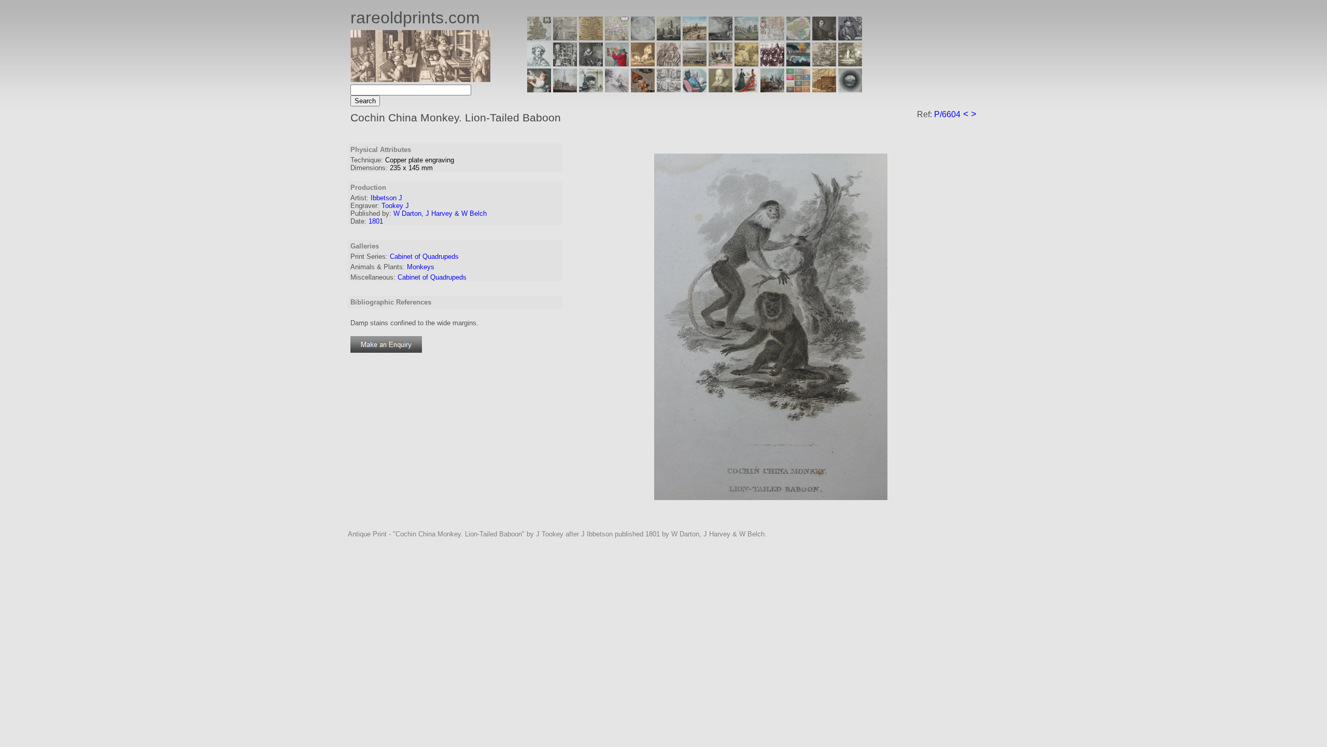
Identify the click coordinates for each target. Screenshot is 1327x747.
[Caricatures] (617, 63)
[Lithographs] (591, 89)
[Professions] (695, 89)
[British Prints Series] (565, 37)
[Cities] (695, 37)
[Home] (420, 79)
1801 (376, 221)
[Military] (772, 89)
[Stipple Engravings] (539, 89)
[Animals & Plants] (643, 63)
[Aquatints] (565, 89)
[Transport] (720, 63)
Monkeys (420, 267)
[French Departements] (798, 37)
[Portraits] (669, 63)
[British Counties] (539, 37)
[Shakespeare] (720, 89)
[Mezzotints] (850, 63)
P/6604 (947, 114)
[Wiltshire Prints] (746, 37)
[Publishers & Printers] (565, 63)
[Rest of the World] (643, 37)
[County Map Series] (591, 37)
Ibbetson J (386, 198)
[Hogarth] (591, 63)
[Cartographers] (850, 37)
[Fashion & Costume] (746, 89)
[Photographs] (772, 63)
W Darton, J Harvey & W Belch (440, 213)
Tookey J (395, 206)
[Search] (850, 89)
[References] (824, 89)
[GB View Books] (798, 89)
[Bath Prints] (720, 37)
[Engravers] (539, 63)
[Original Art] (746, 63)
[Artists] (824, 37)
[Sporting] (695, 63)
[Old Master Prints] (824, 63)
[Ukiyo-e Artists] (643, 89)
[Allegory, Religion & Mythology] (669, 89)
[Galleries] (798, 63)
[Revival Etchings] (617, 89)
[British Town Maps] (617, 37)
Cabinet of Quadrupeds (424, 256)
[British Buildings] (669, 37)
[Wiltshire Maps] (772, 37)
